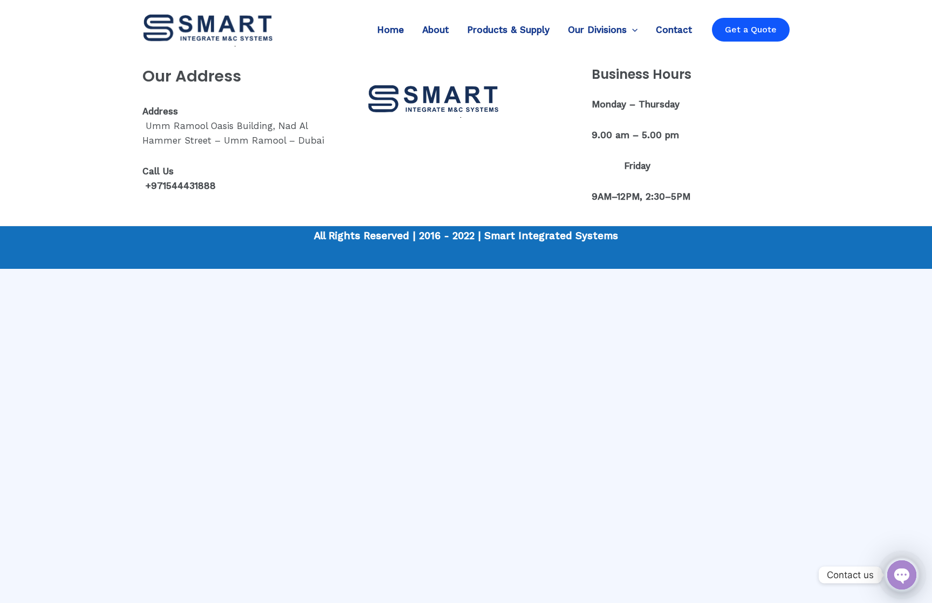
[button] (632, 29)
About (435, 29)
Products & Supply (508, 29)
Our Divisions (597, 29)
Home (390, 29)
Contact (674, 29)
